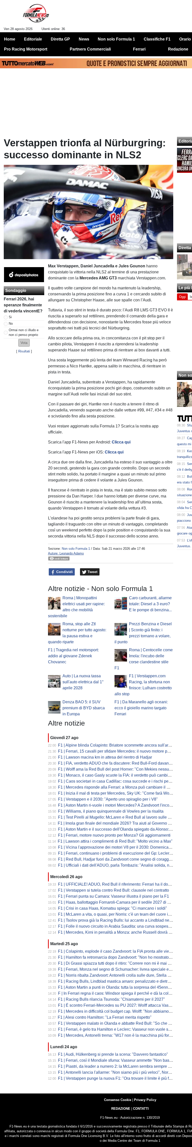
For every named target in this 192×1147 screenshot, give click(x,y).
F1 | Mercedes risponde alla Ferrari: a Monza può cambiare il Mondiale (120, 787)
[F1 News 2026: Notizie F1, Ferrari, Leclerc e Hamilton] (36, 15)
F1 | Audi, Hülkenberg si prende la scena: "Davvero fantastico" (113, 1054)
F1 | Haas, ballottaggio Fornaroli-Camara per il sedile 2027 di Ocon (117, 902)
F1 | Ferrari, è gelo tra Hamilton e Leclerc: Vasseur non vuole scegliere (120, 1029)
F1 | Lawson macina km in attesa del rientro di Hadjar (105, 757)
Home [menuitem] (9, 39)
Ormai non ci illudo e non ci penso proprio (23, 332)
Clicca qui (121, 442)
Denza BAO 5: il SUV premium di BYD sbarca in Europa (83, 708)
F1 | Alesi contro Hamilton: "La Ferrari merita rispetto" (105, 1017)
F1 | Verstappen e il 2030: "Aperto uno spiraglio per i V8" (108, 799)
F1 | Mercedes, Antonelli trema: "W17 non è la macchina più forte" (116, 1035)
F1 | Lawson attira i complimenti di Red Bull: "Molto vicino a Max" (115, 841)
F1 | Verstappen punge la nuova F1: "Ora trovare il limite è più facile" (118, 1078)
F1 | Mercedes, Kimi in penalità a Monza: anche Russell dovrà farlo (117, 932)
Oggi (182, 297)
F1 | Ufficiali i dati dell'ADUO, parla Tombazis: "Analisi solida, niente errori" (124, 865)
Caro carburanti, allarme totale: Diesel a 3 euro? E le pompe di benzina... (150, 604)
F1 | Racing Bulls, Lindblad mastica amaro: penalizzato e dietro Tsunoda (122, 981)
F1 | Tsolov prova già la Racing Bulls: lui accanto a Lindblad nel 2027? (120, 920)
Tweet (92, 572)
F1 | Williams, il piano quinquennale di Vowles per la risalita (111, 811)
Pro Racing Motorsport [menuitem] (25, 49)
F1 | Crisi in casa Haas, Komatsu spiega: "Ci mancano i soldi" (112, 908)
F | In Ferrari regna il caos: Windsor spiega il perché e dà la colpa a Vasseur (125, 993)
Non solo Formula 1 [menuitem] (116, 39)
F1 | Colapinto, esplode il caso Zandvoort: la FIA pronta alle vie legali (119, 951)
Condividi (64, 572)
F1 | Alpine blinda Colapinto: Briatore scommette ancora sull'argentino (120, 745)
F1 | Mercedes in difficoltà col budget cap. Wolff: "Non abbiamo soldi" (119, 1011)
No (11, 323)
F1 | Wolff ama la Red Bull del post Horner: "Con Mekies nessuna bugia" (122, 769)
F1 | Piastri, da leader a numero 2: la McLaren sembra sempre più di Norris (124, 1066)
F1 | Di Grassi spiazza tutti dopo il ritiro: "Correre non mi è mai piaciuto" (120, 963)
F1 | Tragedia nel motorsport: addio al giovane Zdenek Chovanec (73, 656)
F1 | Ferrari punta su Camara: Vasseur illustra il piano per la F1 (113, 896)
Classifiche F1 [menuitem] (157, 39)
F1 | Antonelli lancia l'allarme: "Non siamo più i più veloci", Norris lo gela (122, 1072)
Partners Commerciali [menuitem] (90, 49)
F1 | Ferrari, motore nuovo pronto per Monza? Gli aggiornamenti (114, 835)
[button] (24, 343)
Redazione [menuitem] (178, 49)
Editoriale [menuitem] (33, 39)
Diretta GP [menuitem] (60, 39)
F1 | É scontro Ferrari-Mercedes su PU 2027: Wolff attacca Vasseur (117, 1005)
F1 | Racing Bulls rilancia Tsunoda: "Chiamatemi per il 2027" (111, 999)
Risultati (24, 351)
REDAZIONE (120, 1108)
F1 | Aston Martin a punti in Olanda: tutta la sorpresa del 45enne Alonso (121, 987)
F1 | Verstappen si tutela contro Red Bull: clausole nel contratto (113, 890)
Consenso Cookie (117, 1100)
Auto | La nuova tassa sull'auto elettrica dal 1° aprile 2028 (83, 682)
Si (10, 317)
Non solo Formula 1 (76, 548)
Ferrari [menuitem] (139, 49)
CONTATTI (141, 1108)
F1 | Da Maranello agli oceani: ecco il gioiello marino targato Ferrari (141, 708)
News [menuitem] (84, 39)
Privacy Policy (145, 1100)
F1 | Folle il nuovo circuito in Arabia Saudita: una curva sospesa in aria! (121, 926)
